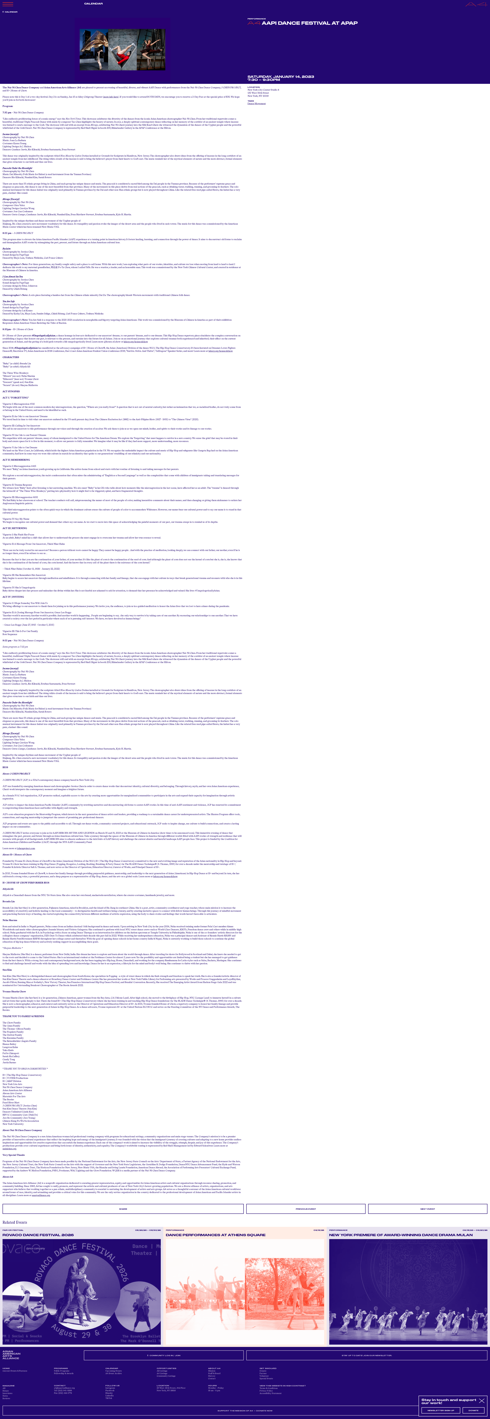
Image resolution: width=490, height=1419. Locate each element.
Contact (212, 1379)
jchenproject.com (26, 848)
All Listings (162, 1371)
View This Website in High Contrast (283, 1386)
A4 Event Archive (113, 1374)
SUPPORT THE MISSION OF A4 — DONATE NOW (245, 1411)
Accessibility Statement (271, 1393)
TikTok (108, 1398)
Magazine (9, 1386)
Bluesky (109, 1393)
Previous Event (306, 1209)
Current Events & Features (15, 1371)
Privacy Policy (266, 1391)
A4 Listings (162, 1374)
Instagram (110, 1388)
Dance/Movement (257, 104)
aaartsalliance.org (41, 1195)
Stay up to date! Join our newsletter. (367, 1355)
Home (6, 1368)
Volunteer (264, 1376)
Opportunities (166, 1368)
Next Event (427, 1209)
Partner (263, 1374)
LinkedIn (109, 1396)
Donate (263, 1371)
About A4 (214, 1368)
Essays (6, 1391)
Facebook (109, 1391)
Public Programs (61, 1371)
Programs (61, 1368)
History (211, 1376)
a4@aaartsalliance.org (64, 1388)
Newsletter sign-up (441, 1410)
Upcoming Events (113, 1371)
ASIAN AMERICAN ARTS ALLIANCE (11, 1355)
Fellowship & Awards (64, 1374)
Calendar (93, 4)
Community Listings (166, 1376)
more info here (110, 97)
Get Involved (268, 1368)
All (4, 1388)
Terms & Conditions (269, 1388)
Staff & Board (214, 1374)
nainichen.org (9, 1149)
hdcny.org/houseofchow (136, 342)
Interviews (7, 1393)
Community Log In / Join (164, 1355)
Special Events (266, 1379)
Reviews (6, 1399)
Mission (211, 1371)
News (5, 1396)
